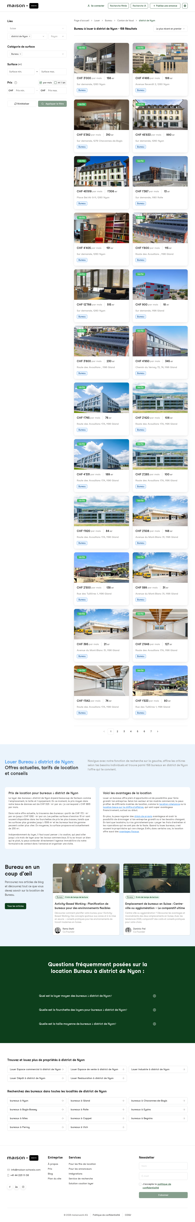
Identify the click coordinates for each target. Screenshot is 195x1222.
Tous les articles (15, 906)
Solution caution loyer (81, 1183)
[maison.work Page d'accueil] (22, 6)
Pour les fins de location (82, 1164)
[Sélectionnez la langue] (185, 6)
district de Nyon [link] (147, 20)
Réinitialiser (23, 104)
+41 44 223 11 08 (19, 1175)
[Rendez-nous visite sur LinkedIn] (16, 1186)
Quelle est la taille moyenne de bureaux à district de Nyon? (77, 1023)
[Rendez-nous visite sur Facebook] (9, 1186)
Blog (50, 1173)
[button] (21, 36)
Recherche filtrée (118, 6)
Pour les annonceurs (80, 1168)
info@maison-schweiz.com (26, 1169)
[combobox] (37, 28)
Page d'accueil (81, 20)
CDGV (128, 1215)
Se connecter (97, 6)
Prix (50, 1168)
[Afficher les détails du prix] (15, 82)
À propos (53, 1164)
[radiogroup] (52, 82)
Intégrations (75, 1173)
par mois (47, 82)
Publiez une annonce (166, 6)
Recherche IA (139, 6)
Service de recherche (81, 1178)
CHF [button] (11, 90)
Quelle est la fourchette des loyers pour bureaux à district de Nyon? (83, 1009)
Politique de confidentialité (106, 1215)
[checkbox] (140, 1184)
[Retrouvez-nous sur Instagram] (23, 1186)
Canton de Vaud (125, 20)
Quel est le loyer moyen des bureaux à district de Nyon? (75, 995)
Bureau (108, 20)
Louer (97, 20)
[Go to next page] (158, 731)
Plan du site (54, 1178)
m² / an (61, 82)
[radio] (40, 82)
